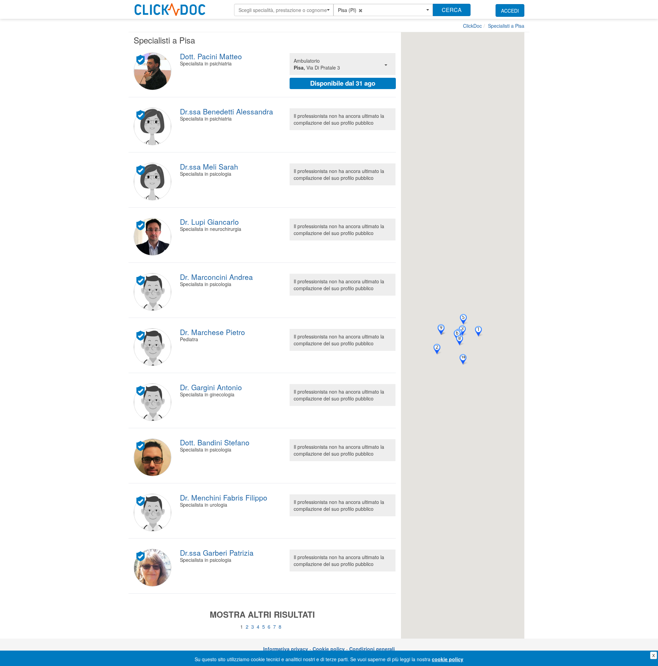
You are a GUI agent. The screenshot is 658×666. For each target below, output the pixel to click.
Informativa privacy (285, 648)
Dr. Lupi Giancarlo (209, 222)
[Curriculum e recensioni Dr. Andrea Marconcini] (153, 292)
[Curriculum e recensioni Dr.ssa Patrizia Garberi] (153, 568)
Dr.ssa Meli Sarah (209, 166)
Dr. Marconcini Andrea (216, 277)
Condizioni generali (372, 648)
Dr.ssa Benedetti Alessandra (226, 111)
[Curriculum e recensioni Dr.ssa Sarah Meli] (153, 181)
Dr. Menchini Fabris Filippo (223, 497)
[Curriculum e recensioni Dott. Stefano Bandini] (153, 457)
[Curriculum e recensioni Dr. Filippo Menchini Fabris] (153, 512)
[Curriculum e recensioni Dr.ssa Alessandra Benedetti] (153, 126)
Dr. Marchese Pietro (212, 332)
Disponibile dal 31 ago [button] (342, 83)
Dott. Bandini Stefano (214, 442)
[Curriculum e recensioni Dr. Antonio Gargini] (153, 402)
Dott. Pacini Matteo (211, 56)
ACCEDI (510, 10)
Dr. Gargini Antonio (211, 387)
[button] (283, 10)
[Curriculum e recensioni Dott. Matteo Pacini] (153, 71)
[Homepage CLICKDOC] (170, 8)
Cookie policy (329, 648)
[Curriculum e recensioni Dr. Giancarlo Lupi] (153, 237)
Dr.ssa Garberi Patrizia (217, 552)
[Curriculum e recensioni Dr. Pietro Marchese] (153, 347)
